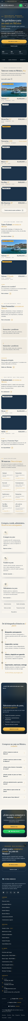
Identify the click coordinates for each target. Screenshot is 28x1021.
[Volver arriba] (25, 844)
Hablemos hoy (14, 826)
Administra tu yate (14, 729)
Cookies (9, 1017)
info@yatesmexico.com (10, 988)
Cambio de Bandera (7, 934)
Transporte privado (20, 607)
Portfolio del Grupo (7, 952)
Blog (13, 1015)
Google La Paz (17, 998)
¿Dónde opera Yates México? (11, 797)
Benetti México (6, 913)
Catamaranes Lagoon (7, 920)
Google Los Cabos (14, 1002)
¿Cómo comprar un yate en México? (10, 753)
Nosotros (4, 1015)
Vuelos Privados (6, 940)
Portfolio (9, 1015)
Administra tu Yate (6, 931)
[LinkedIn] (14, 892)
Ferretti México (6, 910)
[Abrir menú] (25, 5)
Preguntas (17, 1015)
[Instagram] (3, 892)
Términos (23, 1015)
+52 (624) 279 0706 (9, 984)
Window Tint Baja (7, 971)
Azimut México (6, 907)
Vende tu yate (14, 46)
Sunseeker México (6, 904)
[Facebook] (7, 892)
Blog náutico (14, 611)
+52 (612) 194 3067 (8, 980)
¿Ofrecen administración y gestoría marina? (12, 783)
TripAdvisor (15, 1006)
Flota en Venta (5, 901)
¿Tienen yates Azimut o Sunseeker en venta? (12, 768)
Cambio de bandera (20, 604)
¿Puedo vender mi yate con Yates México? (12, 775)
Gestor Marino (5, 937)
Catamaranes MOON (7, 916)
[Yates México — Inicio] (7, 5)
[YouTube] (18, 892)
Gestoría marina (7, 604)
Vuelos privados (7, 607)
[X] (10, 892)
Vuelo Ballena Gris (6, 944)
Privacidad (4, 1017)
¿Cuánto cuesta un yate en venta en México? (12, 760)
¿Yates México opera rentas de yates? (11, 790)
